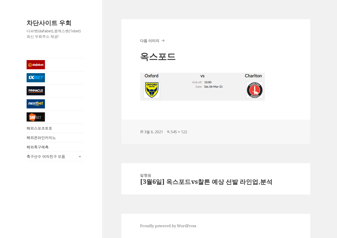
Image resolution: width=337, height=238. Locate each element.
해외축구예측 (38, 146)
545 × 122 (179, 131)
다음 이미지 (149, 40)
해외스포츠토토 (39, 128)
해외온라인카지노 (41, 137)
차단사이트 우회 (49, 22)
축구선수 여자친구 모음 (46, 156)
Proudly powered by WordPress (168, 225)
